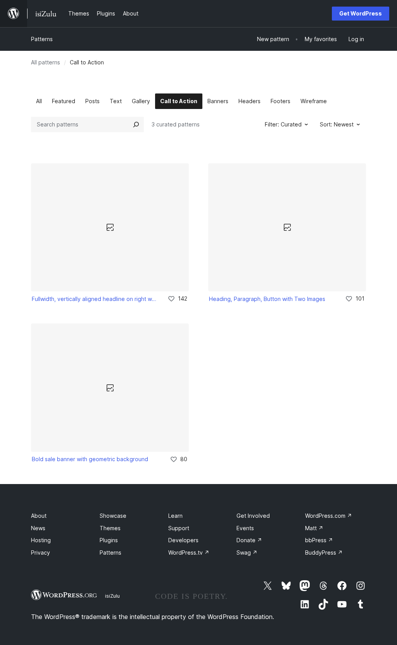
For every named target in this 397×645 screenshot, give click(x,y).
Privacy (40, 552)
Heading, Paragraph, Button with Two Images (267, 299)
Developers (183, 540)
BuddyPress (324, 552)
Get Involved (253, 515)
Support (178, 528)
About (39, 515)
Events (245, 528)
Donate (249, 540)
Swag (246, 552)
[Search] (136, 124)
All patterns (45, 62)
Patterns (42, 39)
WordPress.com (328, 515)
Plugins (109, 540)
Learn (175, 515)
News (38, 528)
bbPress (319, 540)
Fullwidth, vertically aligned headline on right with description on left (94, 299)
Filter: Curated (283, 124)
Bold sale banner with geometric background (90, 459)
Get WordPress (360, 13)
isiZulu (112, 596)
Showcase (113, 515)
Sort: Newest (337, 124)
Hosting (41, 540)
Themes (110, 528)
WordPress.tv (188, 552)
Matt (314, 528)
